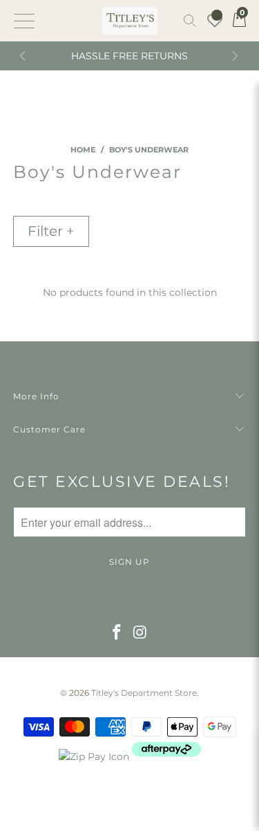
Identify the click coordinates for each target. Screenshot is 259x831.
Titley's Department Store (144, 693)
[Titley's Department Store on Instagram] (141, 633)
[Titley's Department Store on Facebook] (116, 633)
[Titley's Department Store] (130, 20)
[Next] (235, 55)
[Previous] (24, 55)
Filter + (51, 231)
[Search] (190, 20)
